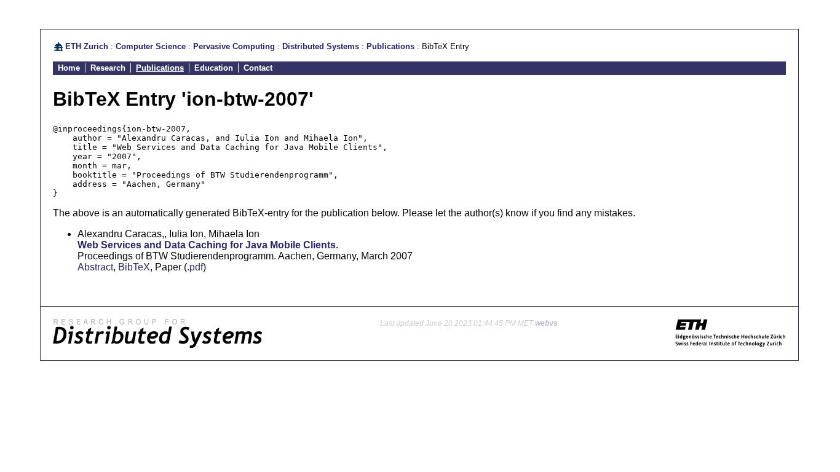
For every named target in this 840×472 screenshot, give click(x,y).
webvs (546, 323)
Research (107, 68)
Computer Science (151, 46)
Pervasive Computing (234, 46)
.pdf (195, 267)
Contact (258, 68)
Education (213, 68)
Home (69, 68)
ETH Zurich (86, 46)
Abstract (95, 267)
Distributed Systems (320, 46)
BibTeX (134, 267)
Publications (390, 46)
